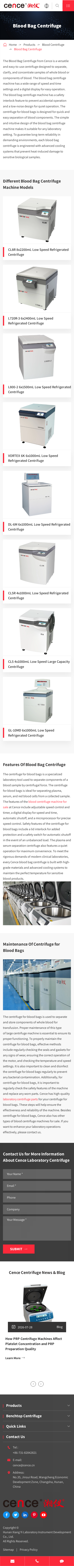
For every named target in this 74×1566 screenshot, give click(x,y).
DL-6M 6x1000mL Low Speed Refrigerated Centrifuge (39, 526)
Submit (18, 1249)
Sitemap (8, 1550)
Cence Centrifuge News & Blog (37, 1272)
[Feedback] (62, 1561)
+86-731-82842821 (25, 1453)
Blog (60, 1327)
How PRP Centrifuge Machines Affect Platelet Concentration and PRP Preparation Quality (33, 1343)
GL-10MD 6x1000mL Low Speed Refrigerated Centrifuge (31, 732)
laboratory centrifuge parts (20, 1099)
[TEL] (37, 1561)
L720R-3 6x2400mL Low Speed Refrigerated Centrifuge (30, 320)
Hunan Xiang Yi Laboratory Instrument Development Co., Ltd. (37, 1534)
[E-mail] (12, 1561)
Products (29, 45)
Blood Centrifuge (53, 45)
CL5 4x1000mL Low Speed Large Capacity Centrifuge (39, 664)
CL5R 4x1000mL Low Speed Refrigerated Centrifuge (38, 595)
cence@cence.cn (24, 1465)
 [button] (33, 1384)
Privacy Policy (28, 1550)
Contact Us (15, 1436)
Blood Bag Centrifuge (28, 49)
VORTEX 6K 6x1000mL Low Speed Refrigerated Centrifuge (33, 458)
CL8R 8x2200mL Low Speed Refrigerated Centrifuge (38, 252)
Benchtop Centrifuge (24, 1415)
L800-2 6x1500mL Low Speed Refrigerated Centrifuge (39, 389)
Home (13, 45)
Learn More (15, 1358)
